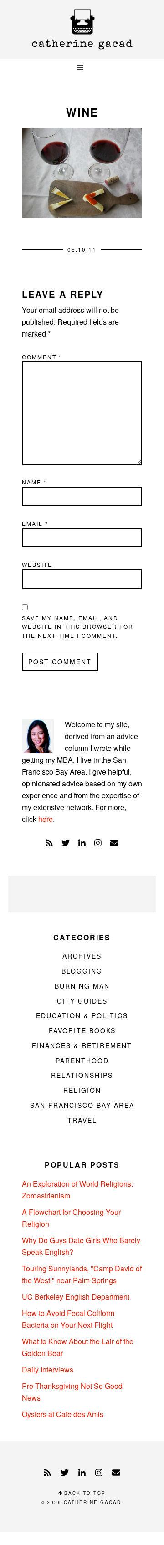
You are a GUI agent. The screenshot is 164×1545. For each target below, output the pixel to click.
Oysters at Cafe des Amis (62, 1414)
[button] (82, 67)
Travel (82, 1120)
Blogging (82, 970)
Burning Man (82, 985)
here (45, 819)
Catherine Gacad (82, 29)
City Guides (82, 1000)
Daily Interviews (47, 1369)
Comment (42, 357)
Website (37, 564)
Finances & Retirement (82, 1045)
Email (35, 523)
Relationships (82, 1075)
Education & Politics (82, 1015)
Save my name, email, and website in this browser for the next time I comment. (77, 626)
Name (34, 482)
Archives (82, 955)
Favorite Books (82, 1030)
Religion (82, 1090)
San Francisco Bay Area (82, 1105)
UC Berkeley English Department (75, 1296)
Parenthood (82, 1060)
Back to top (84, 1493)
